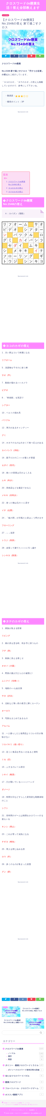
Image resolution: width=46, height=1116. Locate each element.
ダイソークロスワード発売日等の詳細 (25, 1070)
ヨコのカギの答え (15, 188)
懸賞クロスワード (23, 1082)
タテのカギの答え (15, 192)
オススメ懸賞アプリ (23, 1095)
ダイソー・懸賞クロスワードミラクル (24, 1065)
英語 (25, 1059)
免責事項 (32, 1110)
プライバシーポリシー (18, 1110)
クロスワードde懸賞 (24, 1049)
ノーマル (5, 15)
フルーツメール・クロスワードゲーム (23, 1088)
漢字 (25, 1056)
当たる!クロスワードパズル (23, 1076)
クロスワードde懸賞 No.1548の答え (16, 183)
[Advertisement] (23, 141)
